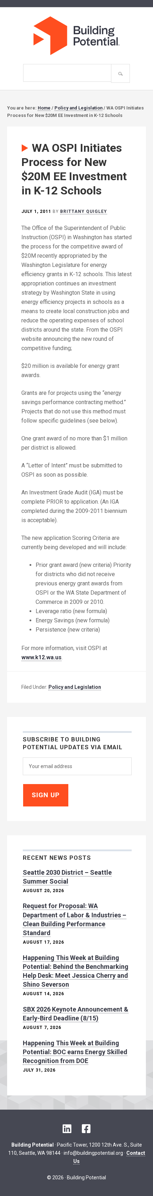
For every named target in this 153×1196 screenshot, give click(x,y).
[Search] (120, 73)
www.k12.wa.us (41, 657)
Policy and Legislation (74, 687)
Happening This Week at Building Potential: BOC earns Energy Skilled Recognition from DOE (75, 1051)
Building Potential (76, 35)
